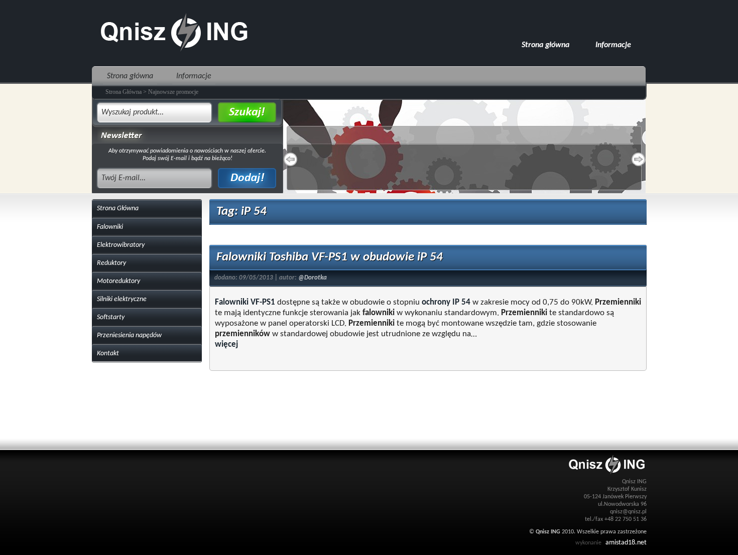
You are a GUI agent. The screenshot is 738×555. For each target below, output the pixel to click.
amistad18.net (626, 542)
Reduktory (111, 263)
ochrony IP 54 (446, 302)
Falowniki (110, 227)
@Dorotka (312, 277)
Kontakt (108, 353)
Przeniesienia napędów (129, 335)
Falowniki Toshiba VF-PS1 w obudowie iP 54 (329, 257)
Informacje (613, 45)
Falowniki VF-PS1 (245, 302)
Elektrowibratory (121, 245)
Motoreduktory (118, 281)
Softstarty (111, 317)
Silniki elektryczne (122, 299)
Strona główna (545, 45)
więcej (226, 344)
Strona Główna (118, 208)
